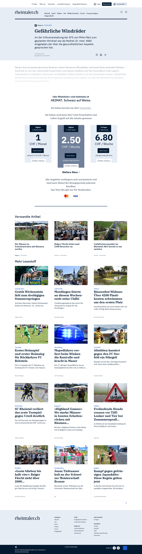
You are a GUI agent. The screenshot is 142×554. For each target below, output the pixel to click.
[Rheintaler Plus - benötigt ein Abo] (36, 25)
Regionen (77, 526)
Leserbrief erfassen (63, 4)
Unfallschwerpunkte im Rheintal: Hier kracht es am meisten (108, 246)
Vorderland (77, 533)
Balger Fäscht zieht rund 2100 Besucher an (66, 245)
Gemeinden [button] (121, 4)
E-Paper (34, 4)
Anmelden (85, 107)
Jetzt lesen (70, 156)
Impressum (41, 550)
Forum (82, 13)
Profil (75, 517)
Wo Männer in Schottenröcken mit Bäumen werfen (29, 246)
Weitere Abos (70, 172)
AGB (95, 531)
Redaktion (97, 524)
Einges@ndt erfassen (80, 4)
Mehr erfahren (38, 161)
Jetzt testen (37, 151)
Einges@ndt (48, 16)
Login (99, 4)
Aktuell (47, 13)
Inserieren (51, 4)
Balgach (40, 25)
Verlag (96, 526)
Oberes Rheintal (79, 531)
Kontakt (96, 528)
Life (64, 13)
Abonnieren (107, 4)
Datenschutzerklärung (100, 533)
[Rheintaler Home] (26, 12)
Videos (59, 13)
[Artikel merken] (97, 55)
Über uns (43, 4)
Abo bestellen (98, 517)
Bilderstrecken (73, 13)
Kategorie (57, 517)
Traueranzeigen (92, 13)
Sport (53, 13)
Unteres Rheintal (79, 528)
